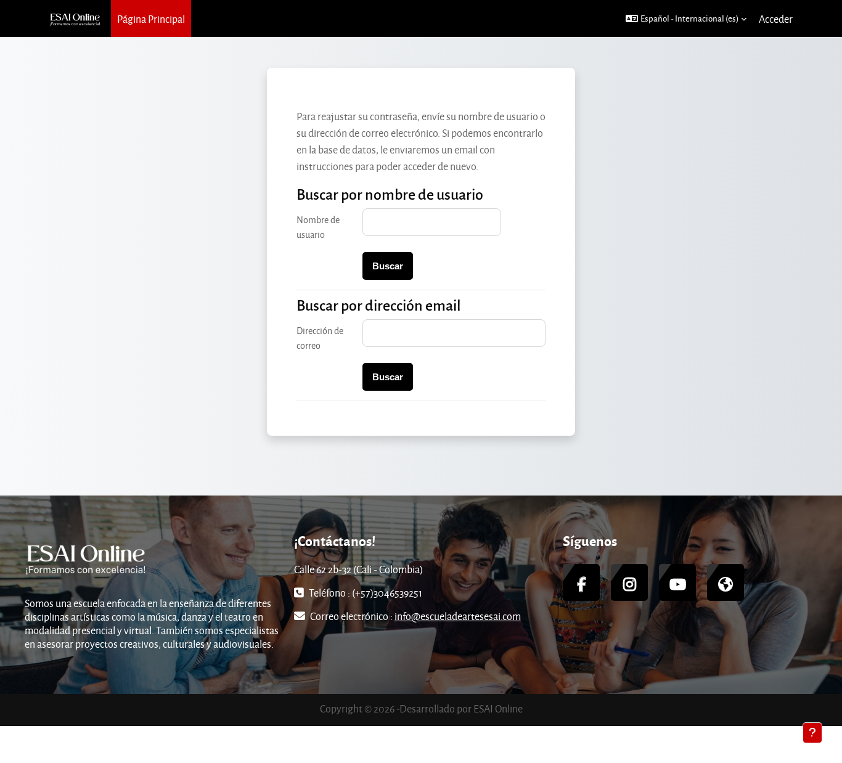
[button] (686, 18)
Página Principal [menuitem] (151, 19)
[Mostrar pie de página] (812, 732)
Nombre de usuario (318, 227)
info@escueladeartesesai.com (457, 616)
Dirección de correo (319, 338)
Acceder (776, 19)
